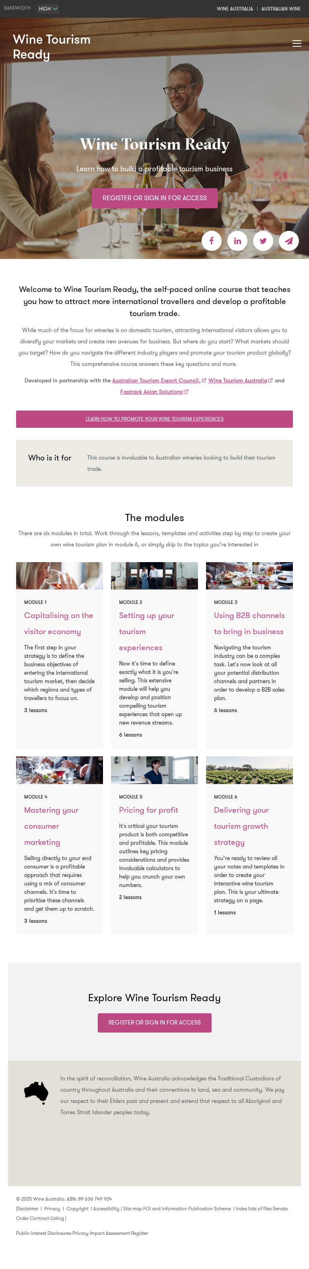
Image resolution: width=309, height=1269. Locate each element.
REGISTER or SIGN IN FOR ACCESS (155, 198)
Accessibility (106, 1208)
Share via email (289, 241)
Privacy (52, 1208)
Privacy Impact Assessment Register (110, 1233)
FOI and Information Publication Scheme (187, 1208)
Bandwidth (17, 7)
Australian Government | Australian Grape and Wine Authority (154, 1158)
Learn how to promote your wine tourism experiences (155, 418)
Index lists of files (254, 1208)
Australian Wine (281, 8)
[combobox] (48, 9)
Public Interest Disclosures (43, 1233)
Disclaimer (27, 1208)
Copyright (77, 1208)
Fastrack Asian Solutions (151, 392)
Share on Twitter (263, 241)
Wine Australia (235, 8)
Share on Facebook (212, 241)
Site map (132, 1208)
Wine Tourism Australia (237, 380)
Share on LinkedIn (237, 241)
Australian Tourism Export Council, (156, 380)
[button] (297, 44)
